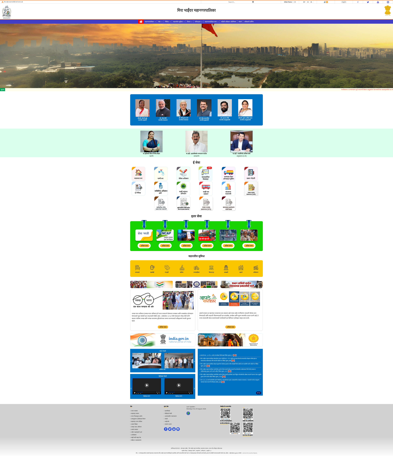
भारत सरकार (134, 411)
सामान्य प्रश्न (168, 424)
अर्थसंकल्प (133, 435)
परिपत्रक (197, 22)
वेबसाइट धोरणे (192, 450)
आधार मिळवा (134, 424)
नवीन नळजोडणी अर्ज (136, 432)
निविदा (167, 22)
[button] (131, 361)
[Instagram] (388, 2)
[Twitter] (368, 2)
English (344, 2)
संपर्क (240, 22)
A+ (304, 2)
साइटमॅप (198, 450)
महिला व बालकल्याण (136, 440)
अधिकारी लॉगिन (249, 22)
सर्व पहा (258, 393)
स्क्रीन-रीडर (184, 450)
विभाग (188, 22)
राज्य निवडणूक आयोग (136, 416)
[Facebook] (357, 2)
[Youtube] (378, 2)
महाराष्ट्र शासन (135, 413)
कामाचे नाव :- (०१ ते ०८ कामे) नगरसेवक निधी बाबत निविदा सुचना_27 (217, 355)
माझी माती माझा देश (136, 437)
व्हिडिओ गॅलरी (168, 413)
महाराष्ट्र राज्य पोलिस (136, 421)
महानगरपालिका (149, 22)
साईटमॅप (167, 421)
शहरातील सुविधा (178, 22)
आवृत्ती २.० (209, 450)
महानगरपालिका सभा (211, 22)
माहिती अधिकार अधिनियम (228, 22)
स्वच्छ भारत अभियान (136, 427)
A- (311, 2)
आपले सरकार (134, 429)
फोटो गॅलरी (163, 351)
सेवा (159, 22)
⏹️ (327, 2)
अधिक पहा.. (162, 369)
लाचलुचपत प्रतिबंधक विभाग (138, 419)
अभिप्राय (203, 450)
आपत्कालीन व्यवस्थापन (171, 416)
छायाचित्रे (167, 411)
